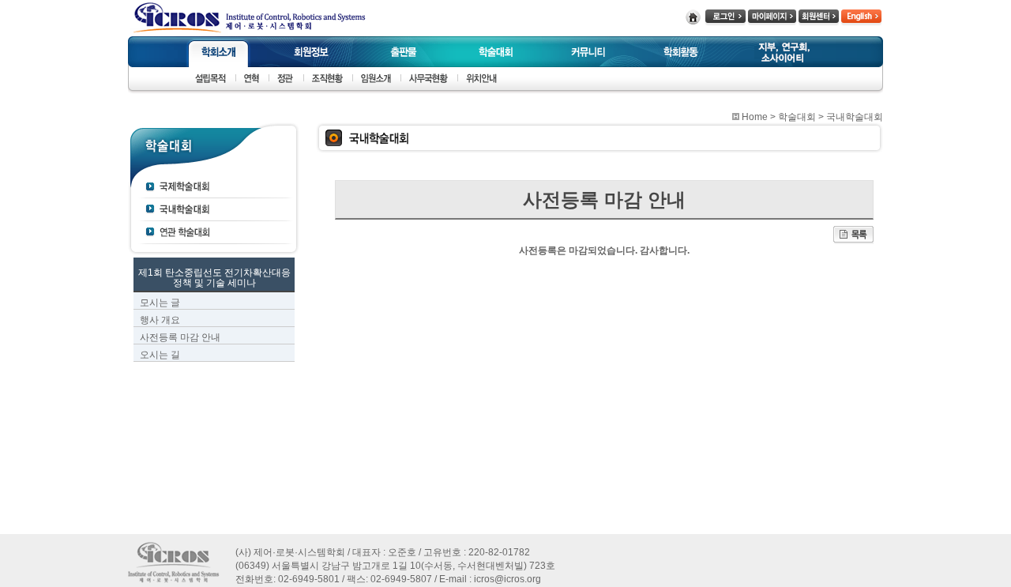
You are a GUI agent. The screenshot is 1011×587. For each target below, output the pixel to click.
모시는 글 (160, 302)
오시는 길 (160, 354)
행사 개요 (160, 319)
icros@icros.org (507, 579)
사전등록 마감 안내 (180, 337)
